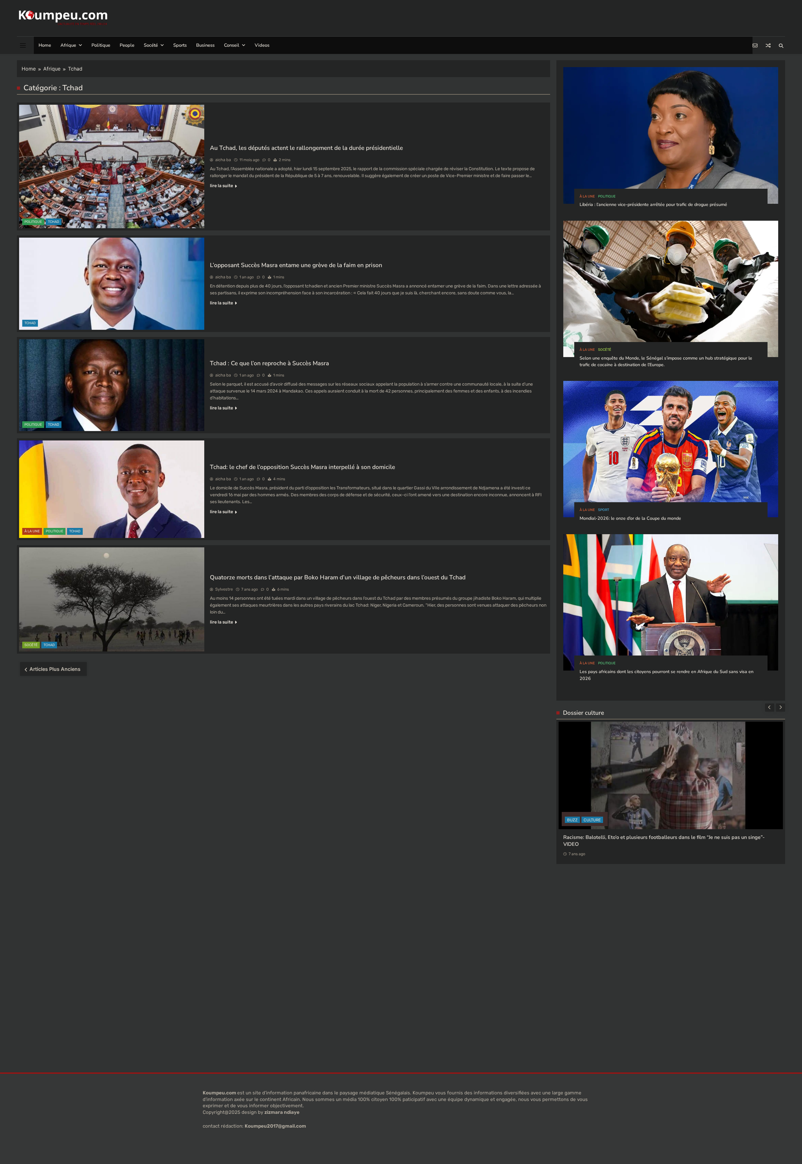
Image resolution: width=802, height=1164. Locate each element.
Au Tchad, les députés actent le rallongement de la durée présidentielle (306, 148)
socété (31, 645)
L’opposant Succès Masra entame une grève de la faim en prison (296, 265)
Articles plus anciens (55, 669)
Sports (180, 45)
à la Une (32, 531)
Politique (100, 45)
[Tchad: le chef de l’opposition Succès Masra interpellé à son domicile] (111, 489)
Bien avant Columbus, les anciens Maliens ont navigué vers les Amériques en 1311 (658, 888)
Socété (151, 45)
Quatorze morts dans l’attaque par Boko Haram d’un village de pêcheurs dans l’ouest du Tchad (338, 577)
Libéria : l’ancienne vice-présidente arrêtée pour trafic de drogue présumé (653, 205)
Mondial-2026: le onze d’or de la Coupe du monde (630, 518)
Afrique (68, 45)
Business (205, 45)
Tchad (53, 222)
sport (603, 510)
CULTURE (575, 870)
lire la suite (221, 185)
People (127, 45)
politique (33, 222)
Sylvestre (224, 589)
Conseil (231, 45)
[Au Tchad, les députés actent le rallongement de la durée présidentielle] (111, 166)
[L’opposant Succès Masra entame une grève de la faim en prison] (111, 283)
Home (45, 45)
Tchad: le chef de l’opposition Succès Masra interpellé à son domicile (302, 467)
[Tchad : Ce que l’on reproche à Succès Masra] (111, 385)
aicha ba (223, 159)
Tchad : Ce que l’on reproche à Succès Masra (269, 363)
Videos (262, 45)
